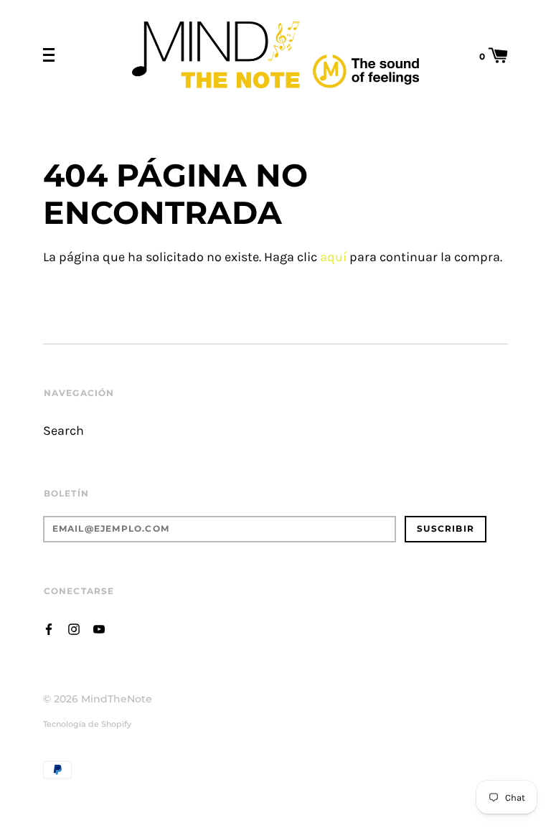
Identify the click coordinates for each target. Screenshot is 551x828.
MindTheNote (116, 698)
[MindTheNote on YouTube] (99, 628)
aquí (333, 257)
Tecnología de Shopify (87, 724)
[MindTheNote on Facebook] (49, 628)
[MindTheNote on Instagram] (74, 628)
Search (63, 430)
